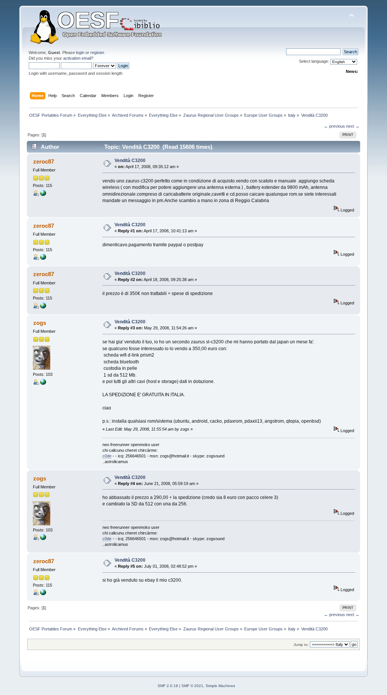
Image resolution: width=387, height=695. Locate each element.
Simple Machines (220, 686)
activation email (77, 58)
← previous (334, 126)
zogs (39, 323)
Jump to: (301, 644)
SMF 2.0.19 (168, 686)
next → (352, 126)
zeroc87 (43, 161)
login (80, 52)
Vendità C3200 (130, 160)
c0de (106, 456)
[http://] (43, 194)
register (97, 52)
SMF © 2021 (192, 686)
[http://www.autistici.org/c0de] (43, 383)
